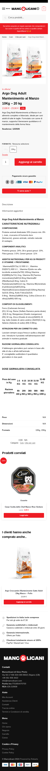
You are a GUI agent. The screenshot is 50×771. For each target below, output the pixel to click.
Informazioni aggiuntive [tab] (12, 211)
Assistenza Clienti (10, 701)
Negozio (5, 730)
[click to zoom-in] (24, 62)
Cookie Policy (8, 752)
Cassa (5, 737)
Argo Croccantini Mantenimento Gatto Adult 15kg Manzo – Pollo (24, 592)
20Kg (13, 149)
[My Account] (38, 9)
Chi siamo (6, 727)
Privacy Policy (8, 749)
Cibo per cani (20, 37)
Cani (11, 37)
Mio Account (7, 697)
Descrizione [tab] (7, 204)
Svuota (5, 155)
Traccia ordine (8, 708)
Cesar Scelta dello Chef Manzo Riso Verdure (24, 507)
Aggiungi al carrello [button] (24, 602)
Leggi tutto (24, 515)
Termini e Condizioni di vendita (15, 712)
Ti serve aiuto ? (24, 191)
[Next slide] (41, 62)
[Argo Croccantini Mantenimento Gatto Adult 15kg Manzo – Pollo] (24, 564)
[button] (43, 9)
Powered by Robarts (29, 759)
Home (4, 37)
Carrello (5, 734)
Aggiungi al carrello (30, 162)
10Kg (5, 149)
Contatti (5, 704)
